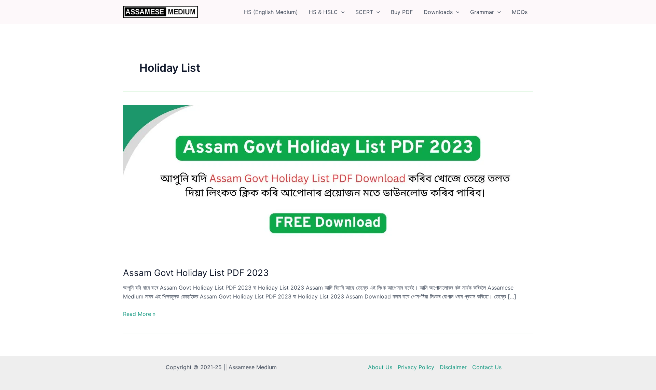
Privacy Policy (416, 367)
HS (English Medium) (271, 12)
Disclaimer (453, 367)
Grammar (482, 12)
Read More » (139, 314)
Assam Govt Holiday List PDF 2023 (196, 272)
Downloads (438, 12)
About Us (380, 367)
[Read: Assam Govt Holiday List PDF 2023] (328, 181)
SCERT (364, 12)
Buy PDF (402, 12)
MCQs (520, 12)
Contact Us (487, 367)
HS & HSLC (323, 12)
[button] (341, 12)
